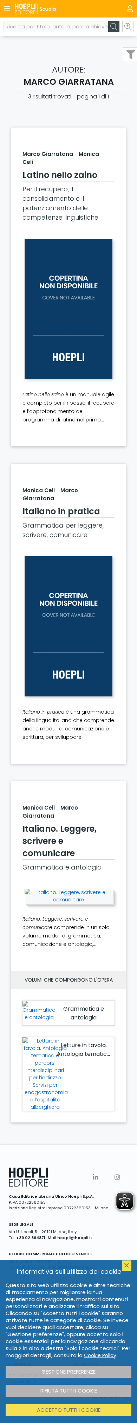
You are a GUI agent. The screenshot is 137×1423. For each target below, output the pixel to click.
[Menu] (7, 9)
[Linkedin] (95, 1177)
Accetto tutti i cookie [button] (68, 1410)
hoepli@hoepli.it (74, 1237)
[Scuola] (56, 9)
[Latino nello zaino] (68, 309)
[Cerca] (113, 26)
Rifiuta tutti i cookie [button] (68, 1390)
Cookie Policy (100, 1355)
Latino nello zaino (59, 175)
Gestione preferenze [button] (68, 1371)
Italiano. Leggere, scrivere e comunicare (59, 841)
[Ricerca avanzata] (127, 26)
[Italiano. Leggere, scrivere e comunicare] (68, 896)
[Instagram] (117, 1177)
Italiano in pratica (61, 511)
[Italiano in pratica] (68, 626)
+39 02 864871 (30, 1237)
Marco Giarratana (47, 154)
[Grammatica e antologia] (39, 1011)
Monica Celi (38, 490)
